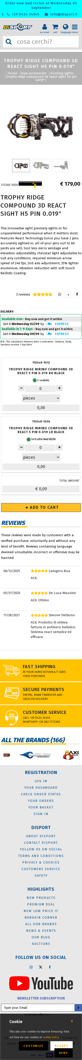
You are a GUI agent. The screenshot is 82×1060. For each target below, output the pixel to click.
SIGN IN (41, 814)
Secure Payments (43, 689)
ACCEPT (61, 1046)
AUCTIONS (41, 944)
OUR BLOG (41, 937)
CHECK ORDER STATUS (41, 794)
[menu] (76, 23)
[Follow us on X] (40, 967)
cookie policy (51, 1037)
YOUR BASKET (41, 807)
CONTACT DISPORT (41, 843)
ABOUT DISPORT (41, 836)
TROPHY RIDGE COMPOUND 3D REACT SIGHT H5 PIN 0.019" (41, 78)
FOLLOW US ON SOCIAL (41, 849)
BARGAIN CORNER (41, 917)
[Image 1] (41, 165)
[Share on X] (68, 295)
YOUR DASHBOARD (41, 788)
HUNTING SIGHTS (62, 73)
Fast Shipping (39, 666)
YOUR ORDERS (41, 801)
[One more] (21, 388)
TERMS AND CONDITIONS (41, 856)
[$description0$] (27, 755)
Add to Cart (43, 507)
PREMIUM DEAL (41, 904)
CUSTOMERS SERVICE (41, 869)
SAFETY (41, 876)
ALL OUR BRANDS (41, 924)
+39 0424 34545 (25, 14)
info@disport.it (63, 14)
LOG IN (41, 781)
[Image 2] (61, 165)
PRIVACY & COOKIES (41, 862)
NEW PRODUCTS (41, 898)
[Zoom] (41, 125)
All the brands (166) (32, 740)
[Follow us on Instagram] (31, 967)
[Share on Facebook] (77, 295)
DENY (63, 1053)
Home (12, 73)
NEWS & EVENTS (41, 931)
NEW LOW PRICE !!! (41, 911)
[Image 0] (21, 165)
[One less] (59, 388)
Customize (33, 1046)
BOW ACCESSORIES (33, 73)
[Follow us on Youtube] (41, 983)
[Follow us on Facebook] (50, 967)
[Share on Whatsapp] (59, 295)
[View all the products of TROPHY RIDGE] (30, 185)
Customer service (45, 712)
